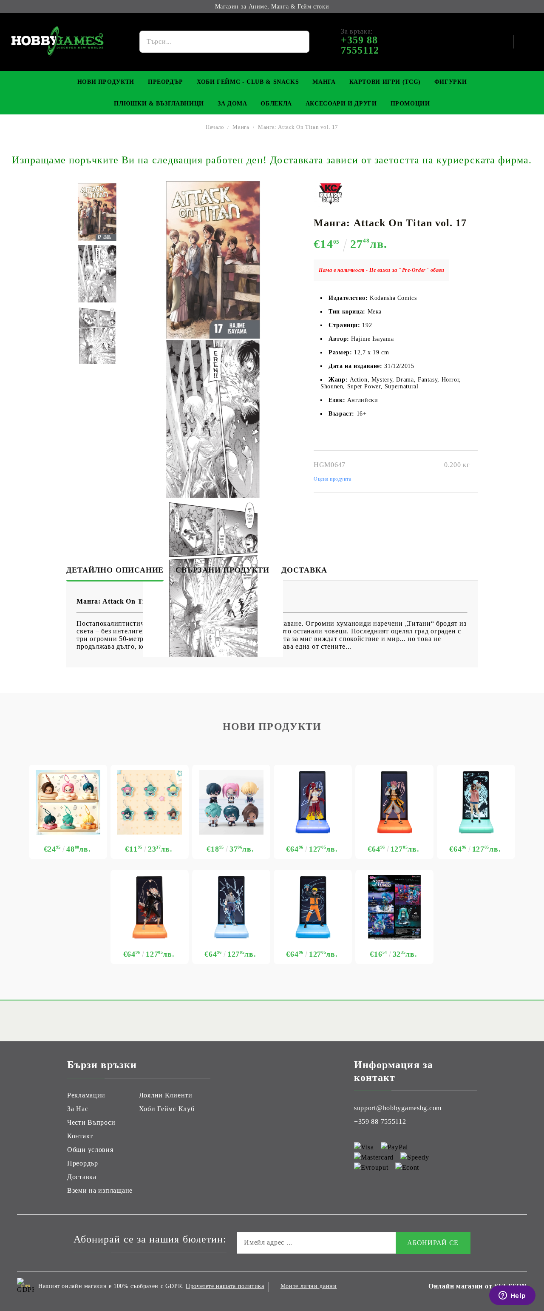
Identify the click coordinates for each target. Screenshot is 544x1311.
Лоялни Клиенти (166, 1095)
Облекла (276, 103)
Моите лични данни (308, 1286)
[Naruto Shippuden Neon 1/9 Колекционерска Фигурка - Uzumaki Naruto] (312, 907)
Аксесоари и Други (341, 103)
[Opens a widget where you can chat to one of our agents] (512, 1296)
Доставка (304, 570)
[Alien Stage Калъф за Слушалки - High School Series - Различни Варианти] (68, 802)
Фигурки (450, 82)
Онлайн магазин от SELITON (477, 1286)
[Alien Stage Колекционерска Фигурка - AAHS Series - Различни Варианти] (231, 802)
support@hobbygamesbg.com (398, 1108)
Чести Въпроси (91, 1122)
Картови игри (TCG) (385, 82)
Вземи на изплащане (100, 1190)
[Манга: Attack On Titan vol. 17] (97, 212)
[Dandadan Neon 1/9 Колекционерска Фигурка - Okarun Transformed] (149, 907)
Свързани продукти (222, 570)
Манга (323, 82)
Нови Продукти (105, 82)
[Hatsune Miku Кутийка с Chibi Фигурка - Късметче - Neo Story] (394, 907)
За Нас (77, 1108)
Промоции (410, 103)
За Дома (232, 103)
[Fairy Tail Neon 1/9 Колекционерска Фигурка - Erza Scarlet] (312, 802)
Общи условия (90, 1149)
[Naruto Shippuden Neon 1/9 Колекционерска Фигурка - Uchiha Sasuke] (231, 907)
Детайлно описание (115, 570)
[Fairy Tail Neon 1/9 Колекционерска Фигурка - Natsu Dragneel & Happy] (394, 802)
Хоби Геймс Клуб (167, 1108)
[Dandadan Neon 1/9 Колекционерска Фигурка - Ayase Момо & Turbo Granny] (476, 802)
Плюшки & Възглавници (159, 103)
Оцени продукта (332, 479)
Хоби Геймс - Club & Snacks (248, 82)
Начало (215, 127)
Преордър (165, 82)
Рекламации (86, 1095)
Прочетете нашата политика (225, 1286)
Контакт (80, 1136)
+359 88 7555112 (380, 1121)
